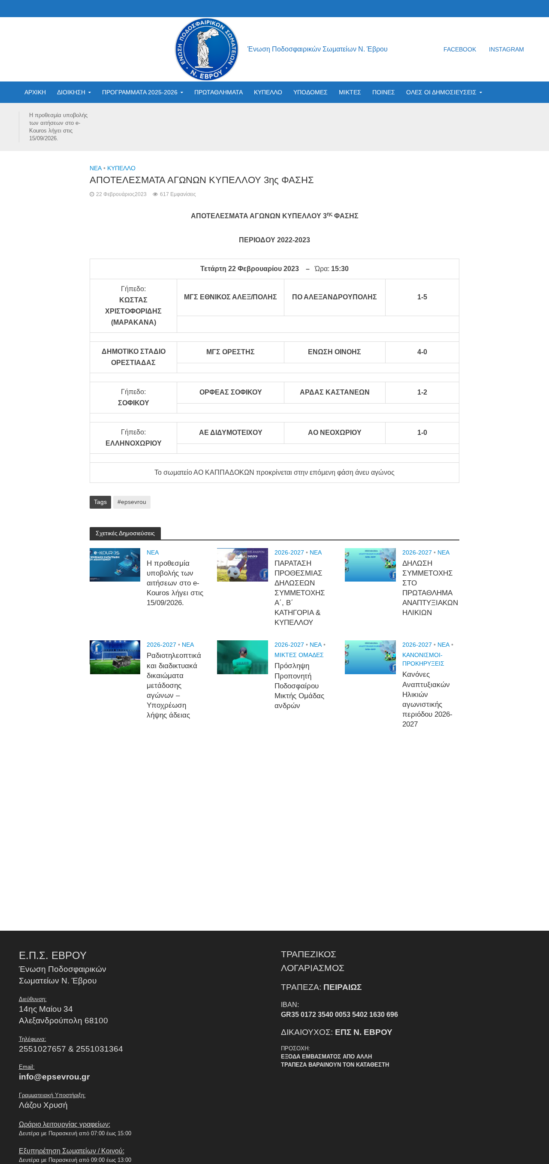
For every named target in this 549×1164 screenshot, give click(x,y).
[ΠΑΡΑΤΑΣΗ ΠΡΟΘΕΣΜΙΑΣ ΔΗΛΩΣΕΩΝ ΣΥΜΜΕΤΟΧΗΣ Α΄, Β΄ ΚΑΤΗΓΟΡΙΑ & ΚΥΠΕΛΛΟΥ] (242, 564)
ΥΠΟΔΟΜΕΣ (310, 92)
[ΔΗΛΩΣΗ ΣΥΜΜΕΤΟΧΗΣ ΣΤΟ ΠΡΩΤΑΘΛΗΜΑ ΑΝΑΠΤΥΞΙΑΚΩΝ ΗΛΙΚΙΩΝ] (370, 564)
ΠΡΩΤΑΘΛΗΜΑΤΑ (218, 92)
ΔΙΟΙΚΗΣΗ (71, 92)
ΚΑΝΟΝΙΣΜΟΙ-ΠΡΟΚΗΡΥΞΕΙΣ (423, 659)
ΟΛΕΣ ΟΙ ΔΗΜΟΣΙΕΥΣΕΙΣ (441, 92)
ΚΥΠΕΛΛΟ (268, 92)
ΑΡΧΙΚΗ (35, 92)
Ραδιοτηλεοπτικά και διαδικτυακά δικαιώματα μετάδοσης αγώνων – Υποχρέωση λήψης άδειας (174, 685)
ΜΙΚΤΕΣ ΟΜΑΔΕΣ (299, 654)
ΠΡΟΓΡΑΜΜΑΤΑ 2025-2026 (140, 92)
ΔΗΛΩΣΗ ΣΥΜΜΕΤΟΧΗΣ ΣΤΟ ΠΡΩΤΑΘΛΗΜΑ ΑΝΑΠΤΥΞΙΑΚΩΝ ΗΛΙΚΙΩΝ (430, 588)
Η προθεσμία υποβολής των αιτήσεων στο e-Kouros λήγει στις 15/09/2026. (58, 127)
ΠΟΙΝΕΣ (383, 92)
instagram (506, 49)
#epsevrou (132, 501)
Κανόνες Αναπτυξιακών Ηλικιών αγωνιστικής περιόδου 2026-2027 (427, 699)
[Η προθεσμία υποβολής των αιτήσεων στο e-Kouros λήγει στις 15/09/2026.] (115, 564)
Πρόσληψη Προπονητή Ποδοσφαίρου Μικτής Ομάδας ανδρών (299, 685)
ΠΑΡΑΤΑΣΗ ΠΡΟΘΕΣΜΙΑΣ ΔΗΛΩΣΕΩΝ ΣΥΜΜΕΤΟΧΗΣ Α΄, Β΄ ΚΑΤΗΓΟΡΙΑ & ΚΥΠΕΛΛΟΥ (299, 593)
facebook (459, 49)
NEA (96, 168)
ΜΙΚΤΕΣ (350, 92)
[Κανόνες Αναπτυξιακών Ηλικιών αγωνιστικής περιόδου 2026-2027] (370, 656)
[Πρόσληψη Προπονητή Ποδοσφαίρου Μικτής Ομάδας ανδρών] (242, 656)
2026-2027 (289, 552)
